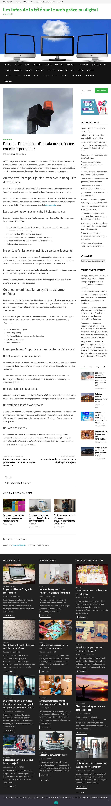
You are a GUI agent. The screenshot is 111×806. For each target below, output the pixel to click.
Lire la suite (45, 616)
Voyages (8, 81)
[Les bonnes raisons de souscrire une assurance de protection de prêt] (87, 373)
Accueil (18, 2)
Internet (51, 70)
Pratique (45, 75)
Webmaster (62, 70)
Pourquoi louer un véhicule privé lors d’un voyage (101, 451)
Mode (36, 75)
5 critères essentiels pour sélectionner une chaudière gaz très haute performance (65, 519)
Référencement (9, 586)
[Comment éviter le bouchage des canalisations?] (87, 431)
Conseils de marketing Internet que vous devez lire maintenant (101, 418)
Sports (64, 75)
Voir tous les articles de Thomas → (18, 483)
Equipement (7, 139)
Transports (90, 75)
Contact (60, 2)
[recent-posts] (90, 367)
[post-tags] (104, 367)
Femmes (8, 70)
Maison (90, 70)
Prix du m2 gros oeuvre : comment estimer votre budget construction (93, 236)
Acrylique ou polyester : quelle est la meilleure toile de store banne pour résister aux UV (94, 226)
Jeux (73, 70)
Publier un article (28, 2)
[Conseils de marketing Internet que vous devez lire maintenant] (87, 413)
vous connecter (19, 545)
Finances (18, 70)
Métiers (27, 75)
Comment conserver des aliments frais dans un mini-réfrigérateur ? (13, 518)
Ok (56, 803)
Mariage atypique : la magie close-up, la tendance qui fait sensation (92, 284)
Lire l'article (9, 616)
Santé (54, 75)
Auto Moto (37, 65)
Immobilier (39, 70)
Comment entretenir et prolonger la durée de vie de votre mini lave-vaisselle (39, 519)
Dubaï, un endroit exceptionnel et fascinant (101, 398)
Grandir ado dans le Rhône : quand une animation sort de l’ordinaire (94, 300)
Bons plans (71, 65)
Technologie (75, 75)
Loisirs (81, 70)
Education (83, 65)
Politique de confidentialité (45, 2)
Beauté (48, 65)
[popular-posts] (84, 367)
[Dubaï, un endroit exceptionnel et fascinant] (87, 394)
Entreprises (96, 65)
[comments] (97, 367)
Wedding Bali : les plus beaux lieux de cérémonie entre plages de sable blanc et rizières (93, 216)
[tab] (84, 367)
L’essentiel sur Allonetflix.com (53, 755)
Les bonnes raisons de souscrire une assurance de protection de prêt (100, 379)
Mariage (8, 75)
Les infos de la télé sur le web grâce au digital (50, 10)
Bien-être (59, 65)
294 (46, 780)
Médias (17, 75)
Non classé (81, 703)
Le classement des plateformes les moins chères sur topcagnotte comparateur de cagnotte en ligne (18, 704)
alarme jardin (50, 205)
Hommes (28, 70)
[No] (108, 800)
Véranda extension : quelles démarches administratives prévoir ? (92, 165)
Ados (27, 65)
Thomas (12, 154)
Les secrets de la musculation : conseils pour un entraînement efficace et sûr (94, 353)
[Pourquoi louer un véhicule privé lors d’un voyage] (87, 448)
